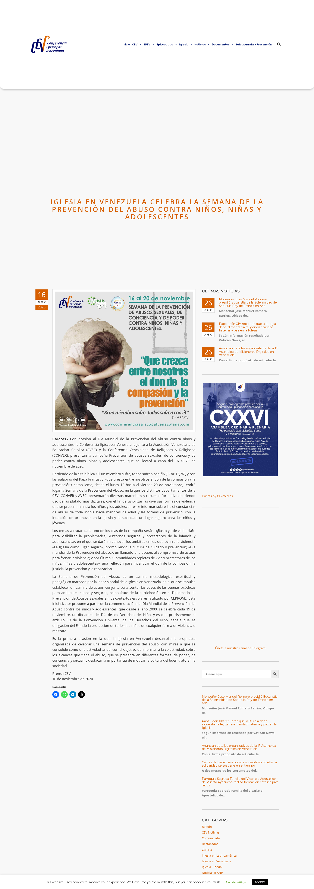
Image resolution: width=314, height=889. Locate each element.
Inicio (126, 44)
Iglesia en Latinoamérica (219, 855)
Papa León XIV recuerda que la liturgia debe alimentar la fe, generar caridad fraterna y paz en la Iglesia (247, 327)
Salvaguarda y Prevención (253, 44)
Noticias (200, 44)
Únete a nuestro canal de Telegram (240, 648)
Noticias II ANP (212, 873)
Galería (207, 850)
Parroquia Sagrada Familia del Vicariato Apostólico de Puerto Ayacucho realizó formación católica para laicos (240, 782)
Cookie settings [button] (236, 881)
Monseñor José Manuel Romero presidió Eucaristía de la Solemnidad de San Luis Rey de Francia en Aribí (248, 302)
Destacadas (210, 844)
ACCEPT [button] (259, 882)
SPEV (147, 44)
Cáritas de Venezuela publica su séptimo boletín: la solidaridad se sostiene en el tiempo (239, 763)
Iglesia (183, 44)
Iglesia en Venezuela (216, 861)
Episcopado (165, 44)
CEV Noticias (211, 832)
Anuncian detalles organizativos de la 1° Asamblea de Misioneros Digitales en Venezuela (248, 351)
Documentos (220, 44)
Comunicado (211, 838)
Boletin (207, 827)
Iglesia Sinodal (212, 867)
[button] (279, 44)
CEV (135, 44)
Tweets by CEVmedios (217, 496)
